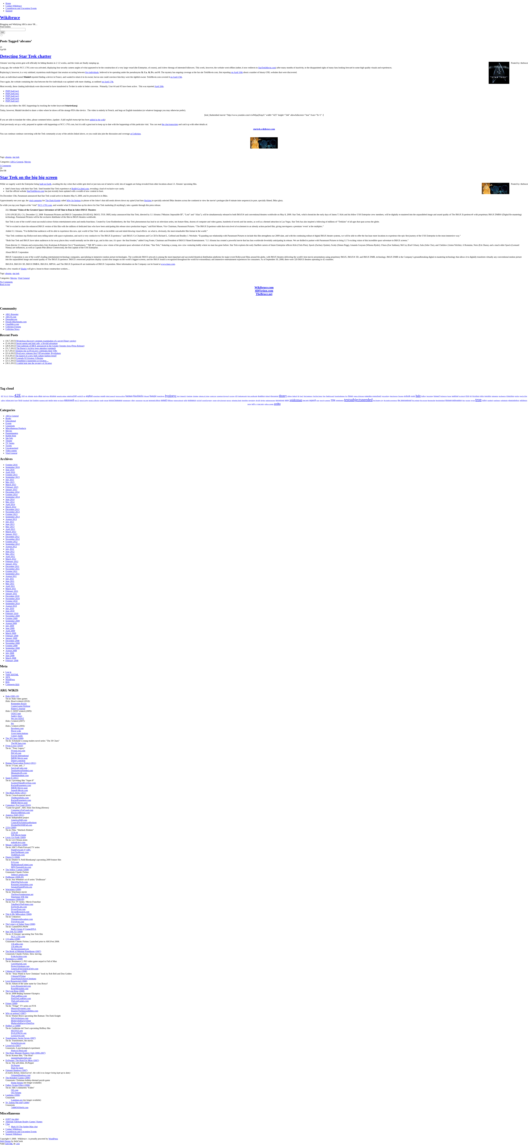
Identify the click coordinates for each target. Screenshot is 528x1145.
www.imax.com (168, 264)
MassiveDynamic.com (20, 1008)
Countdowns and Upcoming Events (21, 8)
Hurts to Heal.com (19, 1050)
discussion (274, 396)
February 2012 (12, 561)
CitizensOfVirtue (18, 976)
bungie (153, 396)
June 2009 (10, 628)
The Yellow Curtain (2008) (17, 869)
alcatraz (53, 396)
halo (418, 395)
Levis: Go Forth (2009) (16, 837)
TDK (333, 400)
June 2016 (10, 470)
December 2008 (12, 641)
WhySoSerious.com (19, 1018)
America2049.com (19, 820)
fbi (298, 396)
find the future (317, 396)
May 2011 (10, 584)
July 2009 (10, 626)
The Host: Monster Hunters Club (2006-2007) (26, 1053)
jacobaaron (502, 396)
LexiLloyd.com (17, 1035)
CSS (18, 1144)
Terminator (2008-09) (15, 899)
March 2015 (11, 484)
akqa (40, 396)
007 (2, 396)
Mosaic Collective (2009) (17, 845)
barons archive (120, 396)
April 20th (159, 86)
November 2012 (13, 539)
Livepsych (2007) (13, 1045)
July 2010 (10, 608)
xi (256, 404)
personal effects (154, 400)
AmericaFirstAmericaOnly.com (24, 969)
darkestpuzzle (242, 396)
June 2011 (10, 581)
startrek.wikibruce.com (264, 129)
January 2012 (11, 564)
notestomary (127, 400)
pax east (145, 400)
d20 (236, 396)
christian (195, 396)
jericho (517, 396)
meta (55, 400)
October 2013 (11, 514)
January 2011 (11, 593)
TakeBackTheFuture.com (22, 904)
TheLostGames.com (20, 1001)
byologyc (170, 395)
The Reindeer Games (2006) (18, 1078)
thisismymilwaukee (453, 400)
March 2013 (11, 532)
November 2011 (13, 569)
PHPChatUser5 (12, 101)
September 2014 (13, 497)
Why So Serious (74, 200)
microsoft (69, 400)
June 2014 (10, 499)
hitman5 (437, 396)
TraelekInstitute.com (20, 775)
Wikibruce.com (264, 287)
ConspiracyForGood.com (22, 810)
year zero (260, 404)
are (84, 396)
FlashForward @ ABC (21, 850)
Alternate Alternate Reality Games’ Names (24, 1121)
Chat (8, 1124)
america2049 (72, 396)
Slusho (24, 269)
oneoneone (139, 400)
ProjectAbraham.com (20, 966)
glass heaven (394, 396)
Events (8, 423)
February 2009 (12, 636)
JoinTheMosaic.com (20, 852)
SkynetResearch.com (20, 912)
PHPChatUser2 (12, 93)
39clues (11, 396)
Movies (27, 162)
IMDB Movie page (19, 758)
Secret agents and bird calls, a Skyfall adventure (37, 343)
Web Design (5, 1141)
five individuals (92, 72)
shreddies (245, 400)
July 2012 (10, 549)
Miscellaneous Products (16, 428)
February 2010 (12, 613)
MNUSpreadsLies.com (21, 867)
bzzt (178, 396)
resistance (192, 400)
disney (283, 395)
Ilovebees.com (17, 728)
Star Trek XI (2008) (14, 931)
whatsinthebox (513, 400)
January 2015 (11, 489)
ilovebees (475, 396)
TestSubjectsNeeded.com (22, 770)
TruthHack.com (18, 855)
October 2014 (11, 494)
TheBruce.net (264, 294)
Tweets (9, 445)
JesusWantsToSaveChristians (23, 978)
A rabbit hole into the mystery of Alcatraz (34, 363)
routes (215, 400)
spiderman (296, 400)
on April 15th (176, 77)
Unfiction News (12, 329)
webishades (504, 400)
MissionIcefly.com (19, 773)
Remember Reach (19, 703)
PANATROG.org (18, 1033)
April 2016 (10, 472)
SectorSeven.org (18, 1043)
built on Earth (45, 184)
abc (26, 396)
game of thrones (359, 396)
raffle (185, 400)
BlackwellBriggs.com (20, 812)
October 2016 (11, 465)
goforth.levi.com (18, 842)
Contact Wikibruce (14, 6)
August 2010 (11, 606)
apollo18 (80, 396)
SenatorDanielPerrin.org (21, 887)
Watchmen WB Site (19, 897)
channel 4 (183, 396)
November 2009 (13, 616)
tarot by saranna (325, 400)
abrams (8, 157)
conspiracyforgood (223, 396)
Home (8, 3)
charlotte (189, 396)
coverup (232, 396)
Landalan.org (17, 1100)
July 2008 (10, 653)
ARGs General (16, 162)
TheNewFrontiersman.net (22, 894)
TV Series (10, 443)
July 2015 (10, 479)
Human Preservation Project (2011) (21, 763)
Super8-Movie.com (19, 790)
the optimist (416, 400)
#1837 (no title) (12, 1119)
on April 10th (237, 72)
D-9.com (15, 862)
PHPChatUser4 (12, 98)
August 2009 (11, 623)
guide (413, 396)
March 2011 (11, 589)
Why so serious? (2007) (16, 1013)
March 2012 (11, 559)
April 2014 (10, 504)
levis (20, 400)
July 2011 (10, 579)
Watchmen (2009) (13, 889)
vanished (490, 400)
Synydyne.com (17, 921)
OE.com (14, 1090)
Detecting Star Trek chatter (25, 56)
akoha (36, 396)
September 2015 (13, 477)
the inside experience (390, 400)
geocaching (385, 396)
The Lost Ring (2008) (15, 991)
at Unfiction (135, 134)
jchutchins (510, 396)
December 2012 (12, 536)
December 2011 (12, 566)
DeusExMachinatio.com (16, 322)
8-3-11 (6, 396)
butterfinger (161, 396)
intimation (495, 396)
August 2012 (11, 546)
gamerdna (368, 396)
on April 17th (107, 82)
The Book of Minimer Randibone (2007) (23, 951)
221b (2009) (11, 827)
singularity (251, 400)
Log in (8, 672)
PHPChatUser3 (12, 96)
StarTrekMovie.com (267, 67)
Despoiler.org (11, 319)
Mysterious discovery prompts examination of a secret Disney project (46, 341)
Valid (12, 674)
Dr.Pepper (15, 1065)
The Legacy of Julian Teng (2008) (20, 924)
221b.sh (14, 832)
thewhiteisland (440, 400)
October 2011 (11, 571)
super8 (312, 400)
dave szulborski (252, 396)
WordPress (10, 679)
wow (249, 404)
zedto (277, 403)
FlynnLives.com (18, 751)
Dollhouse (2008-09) (15, 877)
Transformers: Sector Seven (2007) (21, 1038)
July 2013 (10, 522)
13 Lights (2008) (13, 939)
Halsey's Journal (18, 708)
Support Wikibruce (14, 1134)
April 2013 (10, 529)
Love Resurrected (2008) (16, 981)
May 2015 (10, 482)
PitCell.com (16, 753)
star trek (16, 157)
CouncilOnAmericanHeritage (24, 822)
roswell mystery (207, 400)
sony (287, 400)
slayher (263, 400)
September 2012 (13, 544)
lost (31, 400)
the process (423, 400)
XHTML (9, 1144)
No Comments (6, 282)
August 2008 (11, 650)
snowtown (280, 400)
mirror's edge (84, 400)
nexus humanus (115, 400)
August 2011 (11, 576)
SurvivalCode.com (19, 768)
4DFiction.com (264, 290)
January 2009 (11, 638)
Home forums (17, 1083)
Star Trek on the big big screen (28, 177)
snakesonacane (270, 400)
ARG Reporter (12, 314)
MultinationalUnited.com (22, 864)
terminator (340, 400)
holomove (443, 396)
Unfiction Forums (13, 327)
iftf (471, 396)
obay (133, 400)
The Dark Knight (52, 200)
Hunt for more (17, 1068)
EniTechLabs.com (19, 907)
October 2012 (11, 541)
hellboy (423, 396)
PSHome (170, 400)
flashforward (330, 396)
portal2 (164, 400)
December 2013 (12, 509)
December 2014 (12, 492)
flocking (148, 200)
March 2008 (11, 658)
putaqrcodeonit (178, 400)
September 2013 (13, 517)
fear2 (301, 396)
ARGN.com (11, 317)
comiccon (213, 396)
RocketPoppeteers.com (21, 785)
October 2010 (11, 601)
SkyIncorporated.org (20, 949)
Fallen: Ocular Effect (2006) (18, 1085)
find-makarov (308, 396)
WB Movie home (18, 835)
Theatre (9, 441)
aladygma (46, 396)
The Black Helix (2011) (16, 793)
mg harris (61, 400)
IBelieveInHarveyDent (21, 1021)
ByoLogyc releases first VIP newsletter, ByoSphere (38, 353)
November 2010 (13, 598)
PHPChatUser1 (12, 91)
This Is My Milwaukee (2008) (19, 914)
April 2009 (10, 631)
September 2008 (13, 648)
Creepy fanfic (17, 736)
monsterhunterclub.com (21, 1058)
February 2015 (12, 487)
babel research (110, 396)
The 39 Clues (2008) (15, 738)
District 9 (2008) (13, 857)
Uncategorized (12, 448)
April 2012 (10, 556)
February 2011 (12, 591)
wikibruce (523, 400)
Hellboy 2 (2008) (13, 1026)
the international (405, 400)
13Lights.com (17, 944)
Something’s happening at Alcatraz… (32, 361)
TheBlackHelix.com (20, 798)
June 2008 (10, 655)
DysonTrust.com (18, 909)
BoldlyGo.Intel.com (80, 188)
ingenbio (487, 396)
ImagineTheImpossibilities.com (24, 1011)
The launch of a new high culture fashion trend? (36, 356)
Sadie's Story (16, 716)
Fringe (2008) (11, 1003)
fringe (350, 396)
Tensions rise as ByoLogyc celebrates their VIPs (36, 351)
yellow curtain (268, 404)
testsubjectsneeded (358, 400)
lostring (36, 400)
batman (129, 396)
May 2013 (10, 527)
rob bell (199, 400)
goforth (407, 396)
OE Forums (16, 1092)
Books (8, 418)
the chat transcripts (170, 124)
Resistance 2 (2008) (14, 959)
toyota (473, 400)
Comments (12, 684)
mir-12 (77, 400)
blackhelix (138, 396)
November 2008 (13, 643)
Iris (12, 723)
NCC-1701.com (45, 205)
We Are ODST (17, 718)
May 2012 (10, 554)
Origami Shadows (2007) (17, 1070)
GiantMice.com (12, 324)
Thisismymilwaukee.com (22, 919)
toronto (468, 400)
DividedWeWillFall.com (21, 825)
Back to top (5, 284)
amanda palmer (62, 396)
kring (16, 400)
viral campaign (35, 200)
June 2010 (10, 611)
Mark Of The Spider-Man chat (24, 1126)
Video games (11, 450)
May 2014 (10, 502)
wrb (253, 404)
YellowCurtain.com (19, 874)
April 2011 (10, 586)
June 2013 (10, 524)
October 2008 (11, 645)
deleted (267, 396)
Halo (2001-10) (12, 696)
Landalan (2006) (13, 1095)
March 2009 (11, 633)
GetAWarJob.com (19, 964)
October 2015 (11, 475)
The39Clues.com (18, 743)
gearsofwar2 (376, 396)
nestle (102, 400)
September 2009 (13, 621)
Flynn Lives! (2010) (14, 746)
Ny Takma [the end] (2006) (17, 1102)
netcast (106, 400)
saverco (228, 400)
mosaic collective (94, 400)
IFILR (467, 396)
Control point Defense (20, 706)
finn (324, 396)
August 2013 (11, 519)
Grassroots (10, 426)
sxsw (317, 400)
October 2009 (11, 618)
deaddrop (261, 396)
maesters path (43, 400)
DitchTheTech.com (19, 882)
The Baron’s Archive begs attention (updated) (36, 348)
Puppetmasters (12, 433)
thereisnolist (431, 400)
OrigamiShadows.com (20, 1075)
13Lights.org (16, 946)
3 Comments (5, 165)
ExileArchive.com (19, 956)
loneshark (26, 400)
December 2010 (12, 596)
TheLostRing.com (19, 996)
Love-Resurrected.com (21, 986)
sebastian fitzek (236, 400)
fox (346, 396)
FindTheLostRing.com (21, 998)
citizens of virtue (204, 396)
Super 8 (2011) (12, 778)
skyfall (258, 400)
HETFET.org (17, 1031)
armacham (96, 396)
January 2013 (11, 534)
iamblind (455, 396)
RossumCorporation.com (22, 884)
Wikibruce (10, 17)
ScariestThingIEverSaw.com (23, 783)
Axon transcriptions (19, 733)
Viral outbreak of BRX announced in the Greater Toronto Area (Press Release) (50, 346)
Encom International (20, 755)
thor (463, 400)
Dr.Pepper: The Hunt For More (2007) (22, 1060)
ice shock (462, 396)
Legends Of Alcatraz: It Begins (29, 358)
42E (17, 395)
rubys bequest (221, 400)
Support (9, 11)
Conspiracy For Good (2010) (18, 805)
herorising (430, 396)
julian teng (10, 400)
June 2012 (10, 551)
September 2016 (13, 467)
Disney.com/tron (18, 760)
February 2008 (12, 660)
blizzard (146, 396)
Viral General (24, 278)
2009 (23, 396)
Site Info (9, 438)
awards (102, 396)
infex (482, 396)
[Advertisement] (112, 7)
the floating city (378, 400)
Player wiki (16, 731)
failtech (294, 396)
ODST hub (16, 713)
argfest (89, 396)
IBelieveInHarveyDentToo (22, 1023)
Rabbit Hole (11, 436)
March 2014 (11, 507)
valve (484, 400)
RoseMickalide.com (19, 988)
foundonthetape (340, 396)
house (449, 396)
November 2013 (13, 512)
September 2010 (13, 603)
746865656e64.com (19, 1107)
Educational (11, 421)
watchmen (496, 400)
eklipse (289, 396)
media (50, 400)
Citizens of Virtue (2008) (16, 971)
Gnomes (400, 396)
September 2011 (13, 574)
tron (478, 400)
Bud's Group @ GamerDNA (23, 929)
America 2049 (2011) (15, 815)
